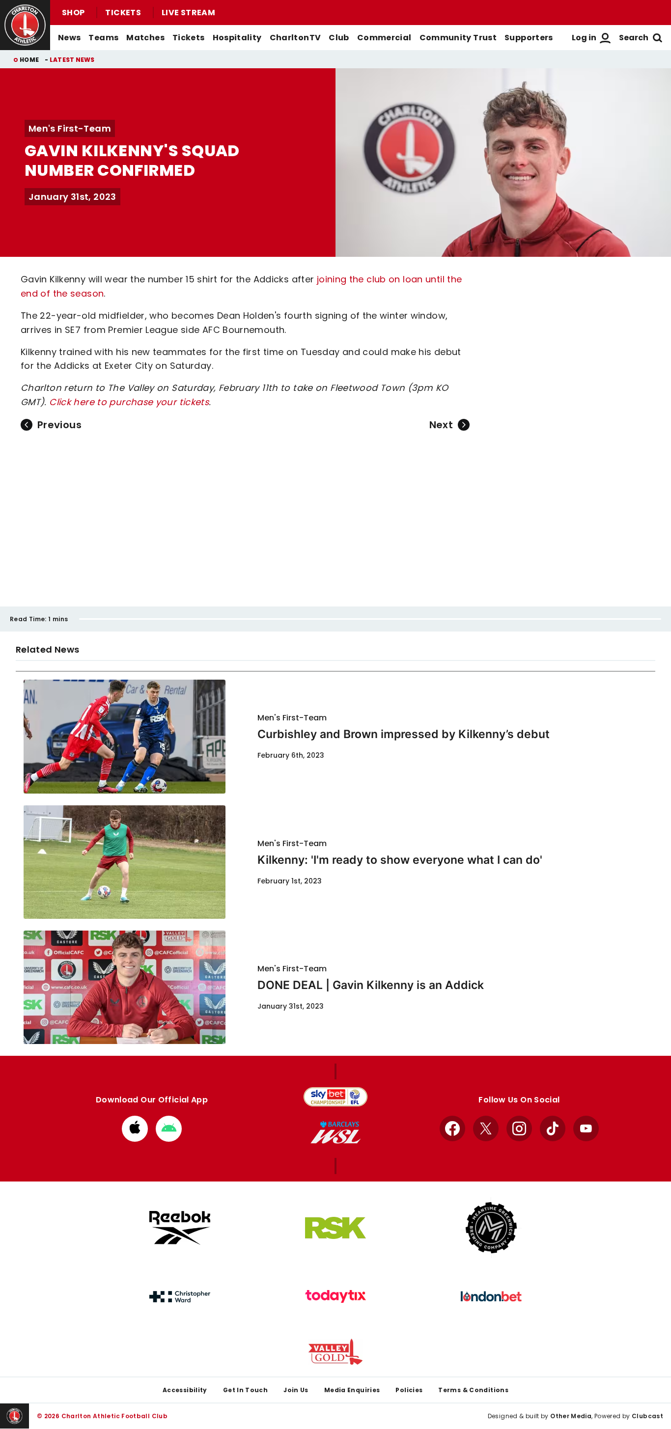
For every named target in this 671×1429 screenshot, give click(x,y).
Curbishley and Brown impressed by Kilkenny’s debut (403, 734)
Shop (73, 12)
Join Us (295, 1390)
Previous (59, 425)
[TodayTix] (335, 1296)
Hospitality (237, 37)
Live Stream (188, 12)
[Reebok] (179, 1228)
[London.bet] (491, 1296)
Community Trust (458, 37)
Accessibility (185, 1390)
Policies (408, 1390)
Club (339, 37)
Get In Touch (245, 1390)
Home (29, 59)
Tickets (123, 12)
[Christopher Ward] (179, 1297)
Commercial (384, 37)
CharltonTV (295, 37)
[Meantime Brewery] (491, 1227)
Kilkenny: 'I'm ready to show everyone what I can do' (399, 860)
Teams (103, 37)
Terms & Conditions (473, 1390)
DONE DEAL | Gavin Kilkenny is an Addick (370, 985)
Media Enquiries (352, 1390)
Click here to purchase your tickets (129, 402)
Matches (145, 37)
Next (441, 425)
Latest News (72, 59)
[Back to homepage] (25, 25)
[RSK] (335, 1228)
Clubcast (647, 1416)
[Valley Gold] (335, 1352)
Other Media (570, 1416)
